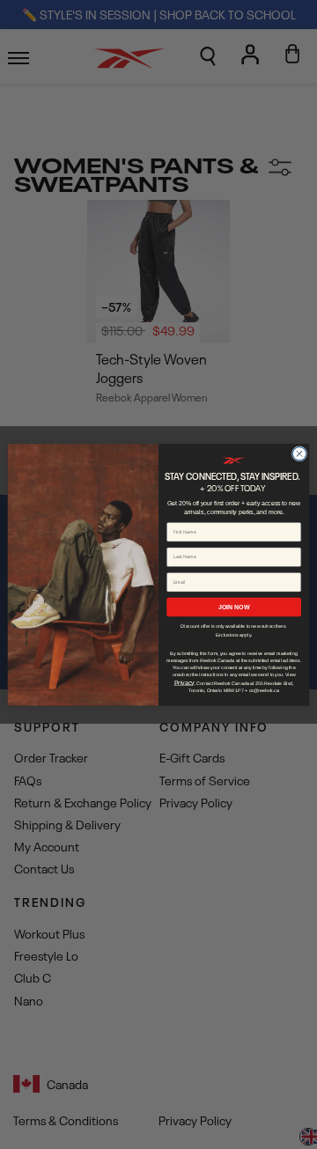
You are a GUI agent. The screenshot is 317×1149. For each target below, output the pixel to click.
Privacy (184, 682)
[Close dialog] (299, 453)
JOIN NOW (233, 606)
